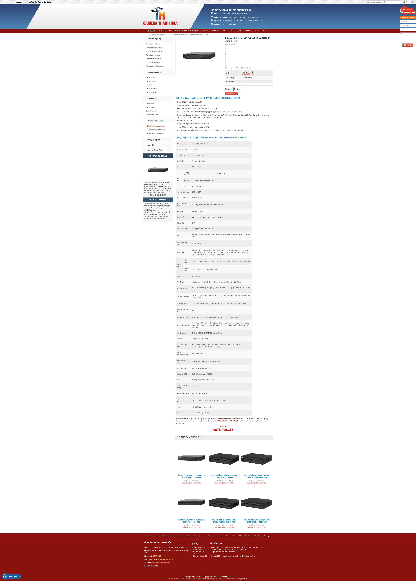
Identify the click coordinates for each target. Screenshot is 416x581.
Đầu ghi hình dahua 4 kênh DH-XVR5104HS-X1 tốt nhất (256, 521)
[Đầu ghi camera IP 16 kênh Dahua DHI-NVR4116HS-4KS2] (191, 502)
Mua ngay (229, 93)
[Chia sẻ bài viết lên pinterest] (9, 2)
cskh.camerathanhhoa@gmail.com (161, 559)
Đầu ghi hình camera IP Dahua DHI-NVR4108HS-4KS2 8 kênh (191, 476)
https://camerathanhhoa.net (160, 563)
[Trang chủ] (144, 35)
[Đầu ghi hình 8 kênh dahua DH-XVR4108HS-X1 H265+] (224, 458)
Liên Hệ (265, 31)
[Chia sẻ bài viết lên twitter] (6, 2)
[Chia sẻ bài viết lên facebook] (3, 2)
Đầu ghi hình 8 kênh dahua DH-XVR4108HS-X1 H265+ (224, 476)
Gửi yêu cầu (408, 45)
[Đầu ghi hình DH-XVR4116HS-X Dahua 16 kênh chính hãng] (256, 458)
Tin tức (256, 31)
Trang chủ (151, 31)
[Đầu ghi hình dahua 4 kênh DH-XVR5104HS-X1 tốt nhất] (256, 502)
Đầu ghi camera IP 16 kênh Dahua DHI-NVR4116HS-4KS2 (192, 521)
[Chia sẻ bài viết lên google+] (13, 2)
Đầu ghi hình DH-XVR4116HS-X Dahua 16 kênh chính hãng (256, 476)
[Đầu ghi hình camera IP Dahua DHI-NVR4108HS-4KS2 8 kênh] (191, 458)
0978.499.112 (229, 24)
